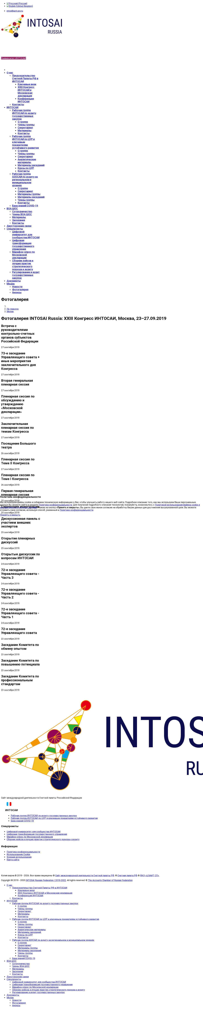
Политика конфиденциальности (55, 505)
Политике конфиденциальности (76, 510)
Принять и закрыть (10, 515)
